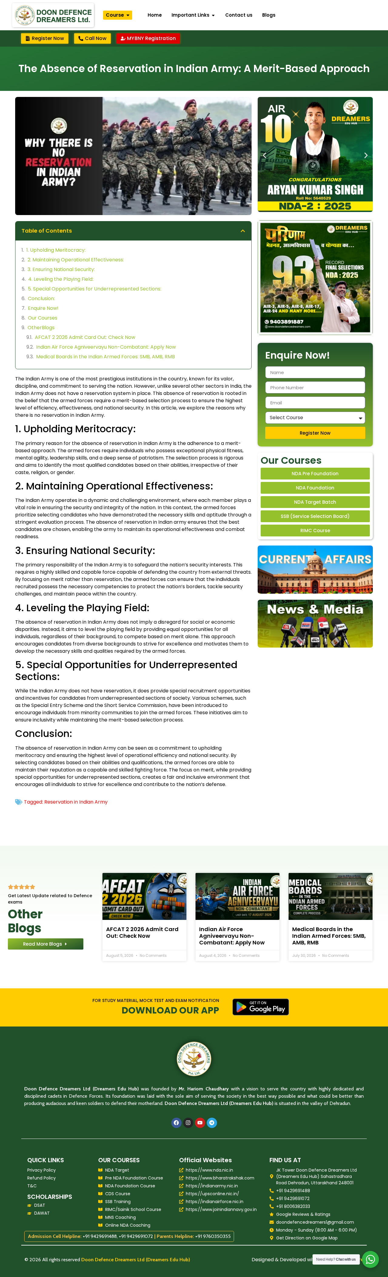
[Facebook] (176, 1123)
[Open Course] (127, 15)
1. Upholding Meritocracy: (55, 250)
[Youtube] (200, 1123)
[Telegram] (212, 1123)
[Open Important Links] (213, 15)
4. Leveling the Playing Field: (60, 279)
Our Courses (42, 317)
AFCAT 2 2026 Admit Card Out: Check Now (85, 337)
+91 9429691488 (100, 1236)
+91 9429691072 (136, 1236)
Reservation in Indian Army (76, 801)
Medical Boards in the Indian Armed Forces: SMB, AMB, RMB (105, 356)
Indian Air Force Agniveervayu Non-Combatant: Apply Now (106, 346)
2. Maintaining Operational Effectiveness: (76, 259)
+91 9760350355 (213, 1236)
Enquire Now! (43, 308)
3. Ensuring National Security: (61, 269)
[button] (242, 230)
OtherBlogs (41, 327)
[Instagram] (188, 1123)
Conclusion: (41, 298)
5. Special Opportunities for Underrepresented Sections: (94, 288)
